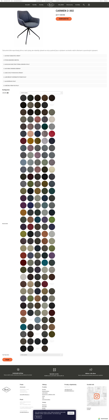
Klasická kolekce (45, 391)
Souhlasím (70, 413)
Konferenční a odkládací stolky (48, 394)
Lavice (43, 396)
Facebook (89, 408)
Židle (43, 398)
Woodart (44, 389)
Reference (44, 404)
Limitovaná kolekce (46, 399)
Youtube (88, 409)
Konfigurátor (63, 19)
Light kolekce (45, 392)
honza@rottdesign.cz (24, 412)
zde (60, 413)
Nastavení (38, 417)
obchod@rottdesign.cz (24, 394)
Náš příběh (44, 406)
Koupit (7, 359)
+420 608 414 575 (68, 389)
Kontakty (44, 409)
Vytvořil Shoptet (104, 418)
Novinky (43, 408)
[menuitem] (27, 4)
